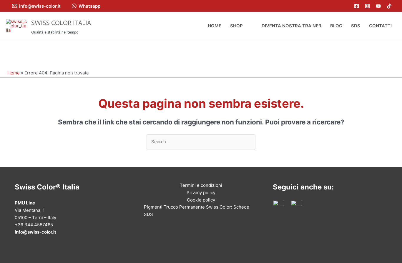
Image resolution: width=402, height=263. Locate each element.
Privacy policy (201, 192)
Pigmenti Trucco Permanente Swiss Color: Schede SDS (196, 210)
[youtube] (379, 6)
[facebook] (357, 6)
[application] (245, 26)
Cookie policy (201, 200)
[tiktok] (390, 6)
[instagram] (368, 6)
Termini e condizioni (201, 185)
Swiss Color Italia (61, 23)
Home (13, 73)
